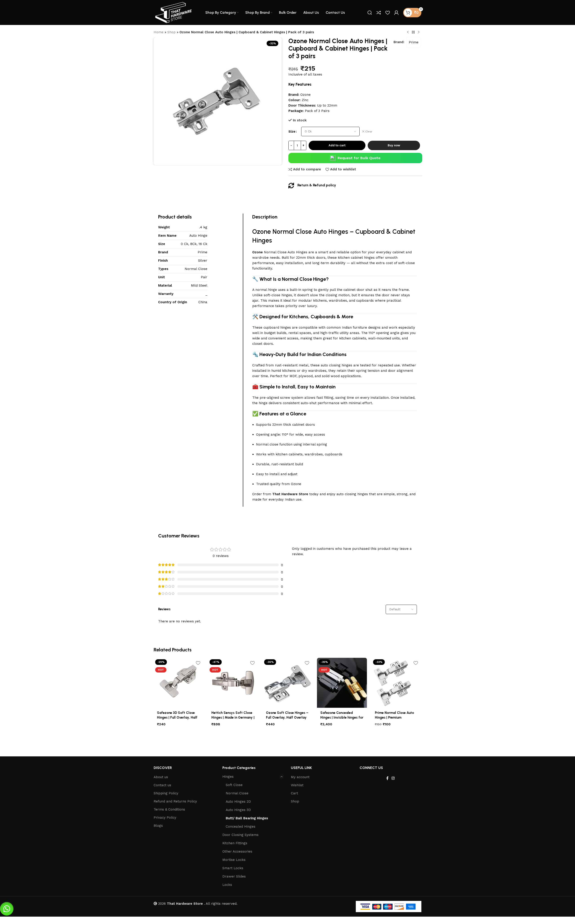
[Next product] (418, 32)
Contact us (162, 785)
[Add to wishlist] (197, 663)
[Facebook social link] (387, 778)
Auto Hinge (198, 236)
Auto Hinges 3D (238, 810)
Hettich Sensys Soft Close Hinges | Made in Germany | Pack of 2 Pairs (232, 717)
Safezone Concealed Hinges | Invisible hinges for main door (341, 717)
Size (291, 131)
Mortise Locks (233, 860)
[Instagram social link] (393, 778)
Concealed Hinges (240, 826)
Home (159, 32)
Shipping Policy (166, 793)
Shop (171, 32)
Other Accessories (237, 851)
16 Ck (203, 244)
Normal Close (196, 269)
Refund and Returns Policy (175, 801)
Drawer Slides (234, 876)
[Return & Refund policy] (291, 185)
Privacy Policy (165, 817)
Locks (227, 885)
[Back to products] (413, 32)
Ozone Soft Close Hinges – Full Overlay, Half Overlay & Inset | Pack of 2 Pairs (287, 717)
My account (300, 777)
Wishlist (297, 785)
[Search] (369, 12)
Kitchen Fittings (234, 843)
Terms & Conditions (169, 809)
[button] (6, 909)
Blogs (158, 826)
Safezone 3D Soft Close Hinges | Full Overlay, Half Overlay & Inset (177, 717)
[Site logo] (174, 12)
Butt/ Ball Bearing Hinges (247, 818)
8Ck (193, 244)
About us (161, 777)
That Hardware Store (290, 494)
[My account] (396, 12)
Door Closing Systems (240, 835)
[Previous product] (408, 32)
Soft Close (234, 785)
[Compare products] (378, 12)
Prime (413, 42)
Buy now (394, 145)
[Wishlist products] (387, 12)
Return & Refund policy (316, 185)
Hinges (228, 777)
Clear (368, 131)
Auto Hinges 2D (238, 802)
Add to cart (337, 145)
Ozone (261, 231)
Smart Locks (232, 868)
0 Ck (184, 244)
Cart (294, 793)
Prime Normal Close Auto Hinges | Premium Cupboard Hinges (394, 717)
